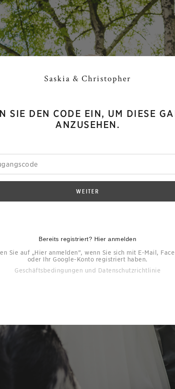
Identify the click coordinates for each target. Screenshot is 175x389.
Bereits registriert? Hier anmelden (87, 239)
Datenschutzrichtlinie (129, 270)
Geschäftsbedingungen (48, 270)
